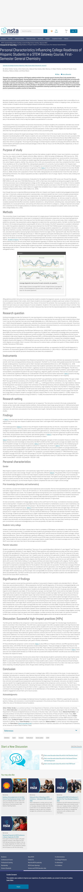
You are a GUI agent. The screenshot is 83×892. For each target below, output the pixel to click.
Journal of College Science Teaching (13, 43)
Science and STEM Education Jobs (37, 868)
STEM (47, 737)
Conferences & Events (19, 38)
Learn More (9, 880)
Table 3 (19, 427)
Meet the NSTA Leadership (35, 862)
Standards (47, 38)
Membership (40, 38)
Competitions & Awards (57, 38)
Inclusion (21, 737)
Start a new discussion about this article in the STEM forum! (59, 764)
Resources (3, 38)
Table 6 (29, 507)
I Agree (18, 887)
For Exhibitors (58, 865)
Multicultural (29, 737)
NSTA (2, 43)
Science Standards (6, 868)
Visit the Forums (76, 746)
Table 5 (52, 473)
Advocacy (66, 38)
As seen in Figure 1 (13, 239)
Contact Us (31, 860)
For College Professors (61, 860)
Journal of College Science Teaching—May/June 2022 (34, 43)
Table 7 (37, 644)
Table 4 (5, 440)
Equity (14, 737)
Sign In (66, 31)
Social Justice (39, 737)
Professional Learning (30, 38)
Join (73, 31)
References (8, 730)
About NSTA (31, 857)
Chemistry (6, 737)
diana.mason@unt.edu (24, 723)
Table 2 (66, 373)
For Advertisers (59, 862)
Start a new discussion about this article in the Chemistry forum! (60, 755)
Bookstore (10, 38)
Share (57, 74)
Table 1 (43, 168)
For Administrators (60, 857)
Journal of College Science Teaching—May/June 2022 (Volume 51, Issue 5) (24, 65)
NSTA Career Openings (34, 865)
